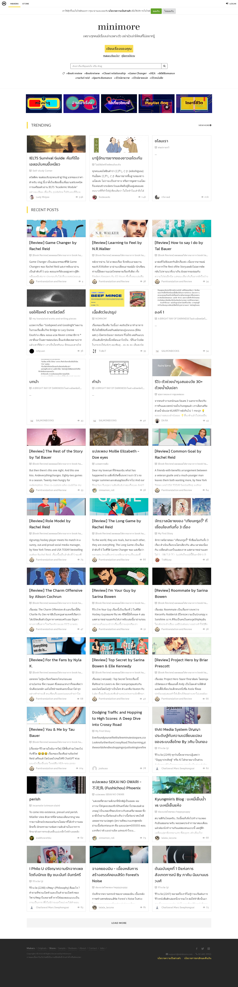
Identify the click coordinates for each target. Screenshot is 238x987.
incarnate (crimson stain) (46, 805)
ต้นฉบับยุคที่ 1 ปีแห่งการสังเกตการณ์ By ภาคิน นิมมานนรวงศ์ (181, 875)
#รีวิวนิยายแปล (140, 78)
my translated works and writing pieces (54, 318)
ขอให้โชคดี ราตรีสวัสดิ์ (47, 312)
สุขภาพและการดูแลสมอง (171, 394)
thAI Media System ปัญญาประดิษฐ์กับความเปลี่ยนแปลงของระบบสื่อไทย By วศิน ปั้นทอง (181, 735)
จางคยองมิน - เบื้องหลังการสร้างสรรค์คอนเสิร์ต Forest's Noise (115, 875)
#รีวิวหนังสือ (156, 78)
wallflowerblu (43, 838)
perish (34, 799)
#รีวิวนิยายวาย (122, 78)
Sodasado (104, 197)
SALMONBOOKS (170, 351)
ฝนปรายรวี (163, 147)
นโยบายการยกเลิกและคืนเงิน (197, 958)
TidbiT (102, 351)
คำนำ (96, 381)
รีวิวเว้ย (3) (163, 748)
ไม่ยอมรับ (169, 11)
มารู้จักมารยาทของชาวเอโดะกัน (117, 158)
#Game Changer (137, 73)
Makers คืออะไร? (111, 56)
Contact (93, 948)
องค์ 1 (159, 312)
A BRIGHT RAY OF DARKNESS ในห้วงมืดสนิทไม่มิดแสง (186, 318)
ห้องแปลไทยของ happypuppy (174, 811)
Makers (14, 3)
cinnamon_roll (106, 490)
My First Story (165, 533)
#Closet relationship (114, 73)
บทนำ (34, 381)
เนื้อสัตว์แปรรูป (104, 312)
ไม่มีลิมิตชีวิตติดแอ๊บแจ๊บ (108, 164)
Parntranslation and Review (51, 281)
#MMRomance (166, 73)
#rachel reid (82, 78)
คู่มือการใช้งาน (128, 56)
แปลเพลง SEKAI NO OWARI (109, 794)
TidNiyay (166, 559)
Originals (42, 948)
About (82, 948)
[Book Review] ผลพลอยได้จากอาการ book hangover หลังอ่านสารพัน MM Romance (77, 255)
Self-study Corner (42, 170)
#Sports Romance (102, 78)
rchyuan (40, 351)
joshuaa (103, 768)
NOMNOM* (101, 318)
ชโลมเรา (161, 141)
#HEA (152, 73)
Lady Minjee (42, 197)
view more (204, 125)
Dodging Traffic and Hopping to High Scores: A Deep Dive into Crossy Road (117, 718)
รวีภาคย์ (165, 197)
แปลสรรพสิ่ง (101, 464)
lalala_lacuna (168, 838)
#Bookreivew (92, 73)
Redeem (72, 948)
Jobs (102, 948)
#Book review (74, 73)
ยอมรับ (156, 11)
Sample (62, 948)
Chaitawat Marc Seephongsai (177, 768)
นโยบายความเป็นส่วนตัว (119, 11)
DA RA (164, 420)
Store (25, 3)
